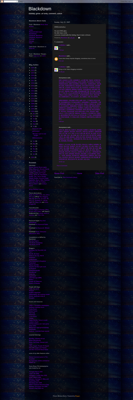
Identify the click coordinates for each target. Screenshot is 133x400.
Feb (34, 151)
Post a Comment (62, 165)
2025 (33, 67)
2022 (33, 73)
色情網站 (96, 144)
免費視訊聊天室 (86, 157)
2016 (33, 83)
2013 (33, 91)
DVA (36, 182)
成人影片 (79, 146)
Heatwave (32, 257)
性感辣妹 (84, 113)
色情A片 (73, 130)
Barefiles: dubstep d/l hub (37, 338)
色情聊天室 (62, 139)
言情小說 (61, 130)
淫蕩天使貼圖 (65, 117)
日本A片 (77, 148)
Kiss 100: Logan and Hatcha (37, 348)
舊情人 (97, 150)
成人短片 (61, 91)
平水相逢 (97, 82)
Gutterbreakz (33, 259)
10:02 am (62, 161)
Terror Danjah (41, 176)
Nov (34, 116)
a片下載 (64, 133)
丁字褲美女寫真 (92, 100)
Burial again (32, 171)
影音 (87, 111)
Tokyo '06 (38, 202)
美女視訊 (78, 144)
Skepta (31, 178)
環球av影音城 (87, 109)
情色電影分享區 (74, 100)
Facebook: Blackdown (36, 35)
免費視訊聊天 (92, 84)
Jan (34, 154)
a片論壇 (67, 87)
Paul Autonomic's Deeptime (37, 261)
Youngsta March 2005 (36, 371)
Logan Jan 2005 (34, 373)
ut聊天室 (85, 131)
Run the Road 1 (34, 241)
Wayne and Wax (34, 265)
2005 (33, 111)
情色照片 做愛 (94, 111)
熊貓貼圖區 (73, 106)
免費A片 (61, 144)
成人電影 (63, 135)
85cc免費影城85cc (64, 97)
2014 (33, 88)
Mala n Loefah (41, 171)
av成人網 (82, 133)
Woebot (31, 290)
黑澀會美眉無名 (63, 84)
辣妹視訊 (68, 155)
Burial (47, 169)
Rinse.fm (31, 48)
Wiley (30, 169)
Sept (34, 121)
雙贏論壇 (68, 89)
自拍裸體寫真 (70, 109)
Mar (34, 149)
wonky (41, 213)
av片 (69, 133)
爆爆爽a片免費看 (76, 89)
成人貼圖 (73, 135)
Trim (35, 176)
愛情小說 (67, 130)
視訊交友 (79, 131)
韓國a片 (61, 95)
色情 (90, 139)
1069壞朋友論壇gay (71, 82)
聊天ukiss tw (75, 115)
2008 (33, 103)
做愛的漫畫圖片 (63, 100)
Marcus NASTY (33, 184)
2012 (33, 93)
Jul (34, 126)
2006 (33, 109)
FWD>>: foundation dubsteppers (39, 305)
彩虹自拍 (96, 108)
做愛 (99, 137)
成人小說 (79, 135)
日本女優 (92, 91)
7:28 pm (61, 50)
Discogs (31, 41)
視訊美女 (63, 111)
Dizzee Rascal (33, 167)
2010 (33, 98)
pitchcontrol (35, 131)
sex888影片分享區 (94, 87)
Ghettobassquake (34, 270)
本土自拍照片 (74, 97)
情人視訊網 (94, 157)
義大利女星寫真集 (95, 93)
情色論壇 (79, 130)
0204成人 (76, 95)
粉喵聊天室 (62, 108)
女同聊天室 (96, 80)
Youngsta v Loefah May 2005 (38, 375)
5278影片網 (87, 106)
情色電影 (66, 150)
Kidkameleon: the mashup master (39, 294)
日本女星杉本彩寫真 (87, 86)
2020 (33, 75)
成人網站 (85, 146)
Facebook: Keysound (35, 37)
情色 (83, 137)
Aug (34, 124)
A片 (83, 150)
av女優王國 (84, 80)
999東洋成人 (83, 84)
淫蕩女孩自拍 (78, 104)
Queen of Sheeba (34, 283)
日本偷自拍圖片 (76, 102)
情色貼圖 (88, 137)
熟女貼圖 (61, 82)
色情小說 (69, 139)
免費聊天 (81, 108)
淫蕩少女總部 (82, 82)
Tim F (31, 252)
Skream (42, 169)
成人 (68, 135)
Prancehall (32, 263)
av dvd (76, 133)
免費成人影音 (88, 108)
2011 (32, 96)
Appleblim (32, 180)
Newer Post (59, 173)
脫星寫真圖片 (95, 106)
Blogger (77, 396)
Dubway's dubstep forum (36, 307)
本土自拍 (67, 144)
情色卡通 (96, 95)
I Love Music (33, 316)
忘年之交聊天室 (69, 113)
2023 (33, 70)
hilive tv (61, 113)
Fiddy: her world (34, 289)
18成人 (96, 146)
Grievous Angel (43, 178)
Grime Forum (33, 311)
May (34, 143)
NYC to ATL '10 (40, 195)
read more (36, 56)
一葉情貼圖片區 (77, 139)
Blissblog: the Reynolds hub (37, 250)
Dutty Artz (32, 274)
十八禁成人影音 (74, 117)
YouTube (31, 39)
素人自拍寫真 (83, 87)
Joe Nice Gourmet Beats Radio (38, 349)
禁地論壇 (83, 117)
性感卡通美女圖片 (80, 111)
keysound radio (37, 128)
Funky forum (33, 309)
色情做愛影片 (85, 102)
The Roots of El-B (34, 244)
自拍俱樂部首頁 (65, 102)
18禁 (88, 97)
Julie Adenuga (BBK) (35, 277)
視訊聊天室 (92, 130)
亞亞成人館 (82, 115)
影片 (91, 95)
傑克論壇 (78, 86)
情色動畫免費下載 (83, 91)
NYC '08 (45, 198)
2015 (33, 85)
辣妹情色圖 (70, 111)
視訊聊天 (91, 131)
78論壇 (90, 80)
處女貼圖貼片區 (65, 115)
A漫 (72, 133)
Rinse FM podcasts (35, 340)
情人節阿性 (94, 97)
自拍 (80, 150)
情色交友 (85, 144)
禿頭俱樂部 (78, 109)
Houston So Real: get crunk (37, 266)
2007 (33, 106)
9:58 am (61, 121)
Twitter (31, 30)
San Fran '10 (39, 198)
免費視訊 (66, 131)
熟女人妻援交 (68, 95)
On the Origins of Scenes (36, 209)
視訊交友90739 (72, 159)
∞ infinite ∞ (62, 45)
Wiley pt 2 (36, 169)
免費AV (90, 144)
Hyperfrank (32, 276)
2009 (33, 101)
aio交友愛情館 (74, 150)
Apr (34, 146)
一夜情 (63, 155)
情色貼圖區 (93, 102)
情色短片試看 (74, 87)
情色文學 (95, 137)
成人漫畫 (66, 148)
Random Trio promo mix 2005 (38, 386)
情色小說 (85, 139)
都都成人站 (92, 104)
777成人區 (64, 93)
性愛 (90, 148)
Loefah (31, 173)
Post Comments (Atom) (70, 177)
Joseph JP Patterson (35, 281)
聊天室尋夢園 (85, 93)
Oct (34, 118)
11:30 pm (62, 72)
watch (44, 56)
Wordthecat (32, 272)
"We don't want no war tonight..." (39, 134)
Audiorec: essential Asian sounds (39, 331)
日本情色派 (90, 82)
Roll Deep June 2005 (35, 383)
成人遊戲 (66, 137)
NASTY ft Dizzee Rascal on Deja (39, 384)
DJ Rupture (32, 268)
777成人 (89, 115)
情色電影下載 (95, 89)
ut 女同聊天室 (91, 113)
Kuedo (36, 178)
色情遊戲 (63, 141)
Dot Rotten (42, 182)
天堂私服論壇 (86, 89)
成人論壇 (93, 133)
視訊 (96, 155)
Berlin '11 (32, 195)
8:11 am (61, 61)
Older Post (99, 173)
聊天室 (87, 133)
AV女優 (72, 144)
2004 (33, 157)
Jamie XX (36, 174)
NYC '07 (31, 200)
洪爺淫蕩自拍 (90, 117)
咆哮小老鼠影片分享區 (65, 80)
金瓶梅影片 (76, 80)
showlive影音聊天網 (74, 93)
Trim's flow (40, 215)
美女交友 (66, 146)
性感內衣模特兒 (85, 95)
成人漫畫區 (83, 97)
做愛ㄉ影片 (82, 100)
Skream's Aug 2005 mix (36, 388)
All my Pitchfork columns (36, 189)
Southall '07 (38, 200)
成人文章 (86, 135)
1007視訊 (62, 89)
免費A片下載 (84, 148)
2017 (33, 80)
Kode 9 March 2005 (35, 377)
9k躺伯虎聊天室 (70, 86)
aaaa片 (74, 108)
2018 (33, 78)
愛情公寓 (79, 137)
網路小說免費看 (74, 84)
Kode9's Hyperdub (34, 292)
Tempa (31, 318)
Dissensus (32, 314)
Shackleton (43, 174)
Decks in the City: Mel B (36, 255)
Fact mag (32, 312)
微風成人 (72, 137)
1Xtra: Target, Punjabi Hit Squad (39, 346)
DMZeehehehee (37, 138)
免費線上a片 (70, 104)
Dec (34, 113)
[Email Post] (79, 37)
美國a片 (86, 104)
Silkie (41, 180)
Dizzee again (43, 167)
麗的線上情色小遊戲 (71, 91)
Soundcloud (32, 33)
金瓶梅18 (69, 108)
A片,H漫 (91, 146)
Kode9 (31, 176)
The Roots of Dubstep (36, 243)
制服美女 (77, 113)
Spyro (37, 180)
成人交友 (95, 148)
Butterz (31, 279)
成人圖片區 (92, 135)
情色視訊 (70, 141)
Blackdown (40, 8)
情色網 (72, 148)
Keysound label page (35, 32)
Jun (34, 141)
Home (79, 173)
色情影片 (80, 106)
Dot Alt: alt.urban (34, 254)
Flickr (30, 43)
